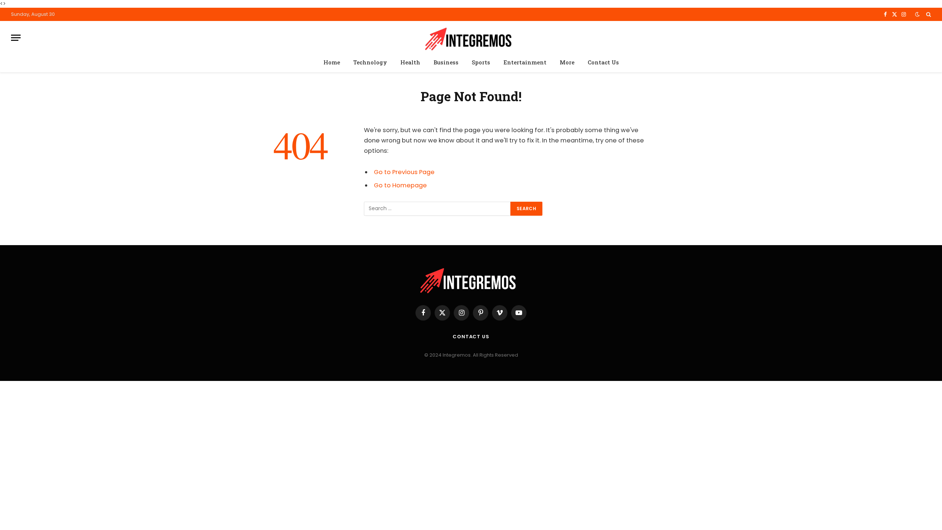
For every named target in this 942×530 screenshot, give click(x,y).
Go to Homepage (400, 185)
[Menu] (16, 37)
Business (445, 62)
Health (410, 62)
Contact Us (603, 62)
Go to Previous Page (404, 172)
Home (331, 62)
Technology (370, 62)
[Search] (928, 14)
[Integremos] (471, 37)
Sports (481, 62)
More (567, 62)
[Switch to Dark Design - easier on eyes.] (917, 14)
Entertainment (524, 62)
